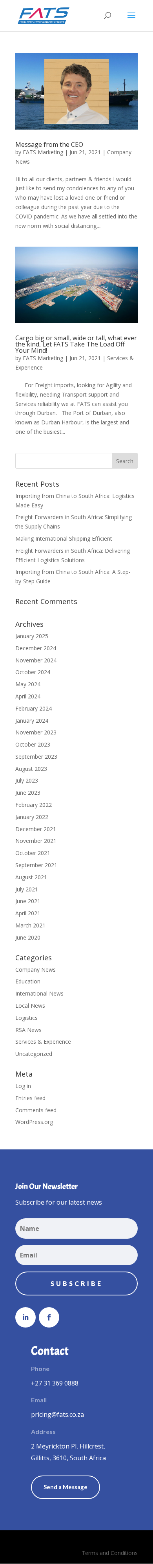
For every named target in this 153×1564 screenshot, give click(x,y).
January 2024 (31, 720)
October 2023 (32, 744)
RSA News (28, 1030)
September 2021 (36, 865)
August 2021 (31, 877)
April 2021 (27, 913)
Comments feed (35, 1110)
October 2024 (32, 672)
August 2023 (31, 768)
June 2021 (27, 901)
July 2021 (26, 889)
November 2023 (35, 732)
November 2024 (35, 660)
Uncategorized (33, 1053)
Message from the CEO (49, 144)
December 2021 (35, 829)
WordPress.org (34, 1122)
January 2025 (31, 636)
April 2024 (27, 696)
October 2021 (32, 853)
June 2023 (27, 792)
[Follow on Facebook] (49, 1317)
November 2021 (35, 840)
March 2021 (30, 925)
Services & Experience (43, 1041)
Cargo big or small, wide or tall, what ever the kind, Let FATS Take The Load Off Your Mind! (76, 344)
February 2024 (33, 708)
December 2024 (35, 648)
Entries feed (30, 1098)
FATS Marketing (43, 152)
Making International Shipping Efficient (63, 538)
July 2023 (26, 780)
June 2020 (27, 937)
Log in (23, 1086)
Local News (30, 1005)
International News (39, 993)
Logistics (26, 1017)
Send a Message (65, 1486)
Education (27, 981)
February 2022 (33, 804)
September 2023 (36, 756)
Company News (35, 969)
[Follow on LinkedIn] (25, 1317)
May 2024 (27, 684)
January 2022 (31, 817)
